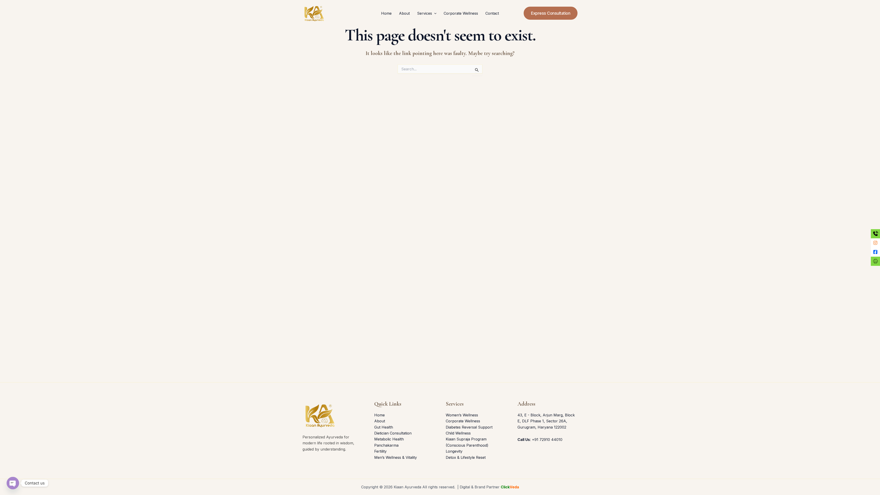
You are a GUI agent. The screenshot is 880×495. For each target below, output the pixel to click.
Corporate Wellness (461, 13)
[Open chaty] (13, 483)
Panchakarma (386, 445)
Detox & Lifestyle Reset (466, 457)
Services (424, 13)
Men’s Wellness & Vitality (395, 457)
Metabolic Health (389, 439)
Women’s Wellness (462, 415)
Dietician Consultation (393, 433)
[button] (434, 13)
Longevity (454, 451)
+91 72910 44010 (547, 439)
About (404, 13)
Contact (492, 13)
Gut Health (383, 427)
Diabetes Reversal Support (469, 427)
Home (386, 13)
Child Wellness (458, 433)
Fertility (380, 451)
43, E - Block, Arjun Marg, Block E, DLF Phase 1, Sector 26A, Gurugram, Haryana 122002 (546, 421)
